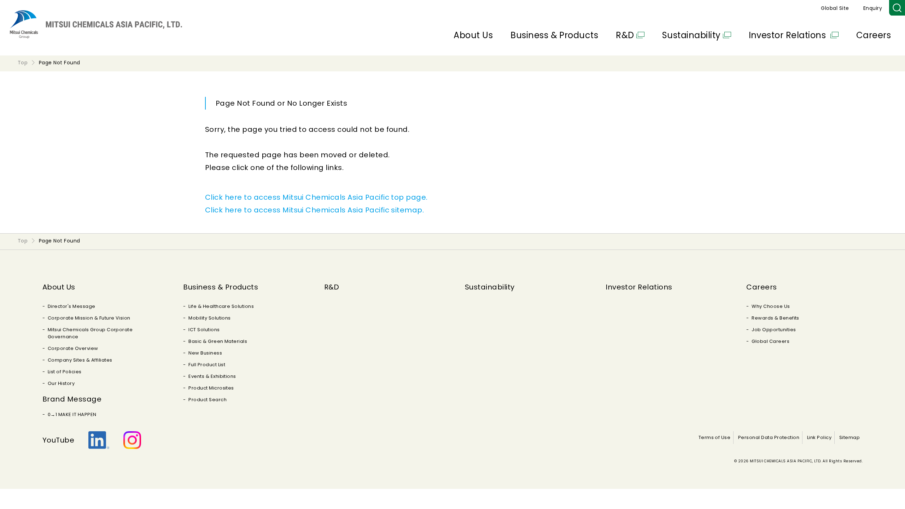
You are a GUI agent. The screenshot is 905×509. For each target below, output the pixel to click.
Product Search (207, 399)
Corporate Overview (73, 348)
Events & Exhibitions (212, 376)
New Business (205, 353)
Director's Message (71, 306)
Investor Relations (788, 35)
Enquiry (872, 8)
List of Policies (65, 371)
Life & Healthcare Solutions (221, 306)
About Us (473, 35)
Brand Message (71, 399)
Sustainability (691, 35)
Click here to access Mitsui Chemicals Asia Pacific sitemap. (314, 210)
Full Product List (206, 364)
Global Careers (770, 341)
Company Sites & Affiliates (80, 360)
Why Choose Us (771, 306)
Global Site (835, 8)
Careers (873, 35)
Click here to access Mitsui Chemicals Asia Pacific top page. (316, 197)
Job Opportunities (774, 329)
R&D (625, 35)
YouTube (58, 440)
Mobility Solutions (209, 318)
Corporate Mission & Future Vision (89, 318)
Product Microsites (211, 388)
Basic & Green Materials (217, 341)
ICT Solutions (204, 329)
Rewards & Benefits (775, 318)
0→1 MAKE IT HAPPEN (72, 414)
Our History (61, 383)
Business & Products (554, 35)
